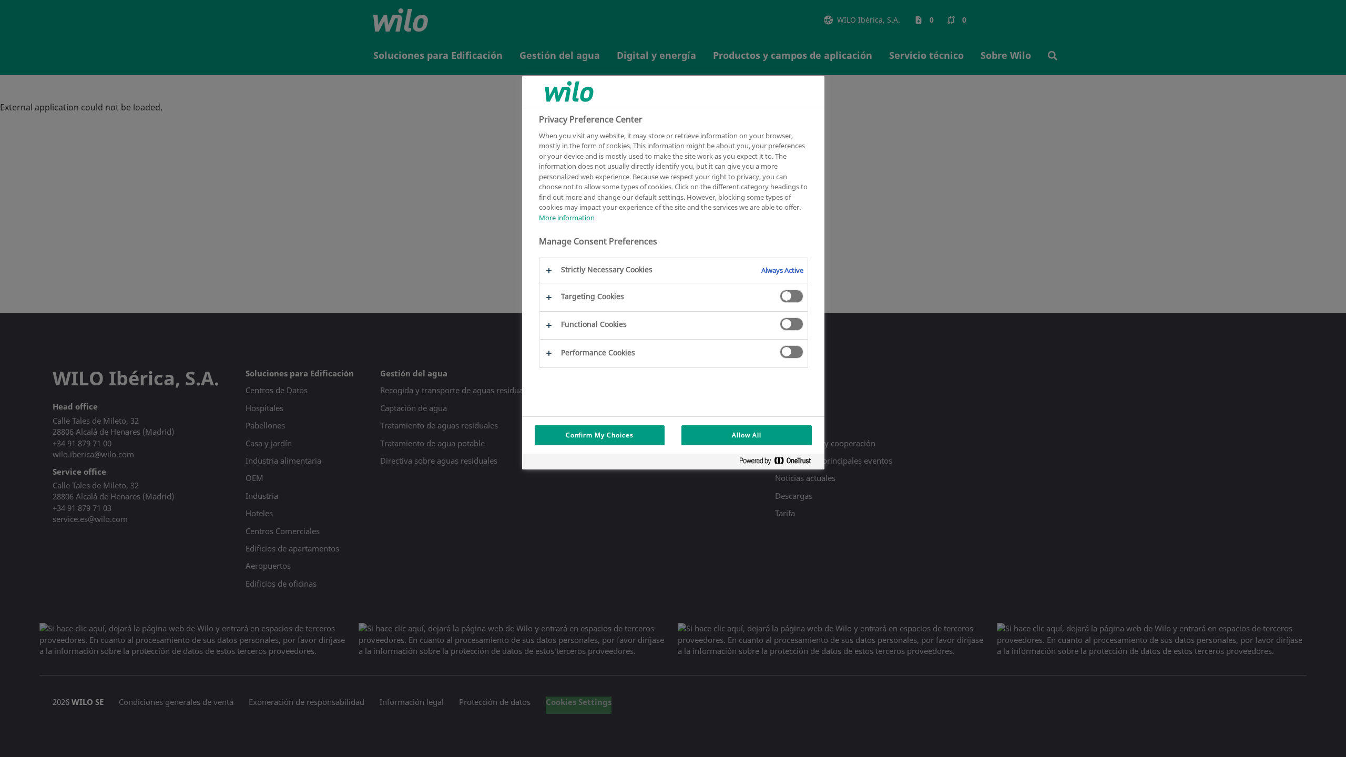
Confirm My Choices (600, 435)
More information (567, 217)
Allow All (746, 435)
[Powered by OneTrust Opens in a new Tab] (779, 462)
